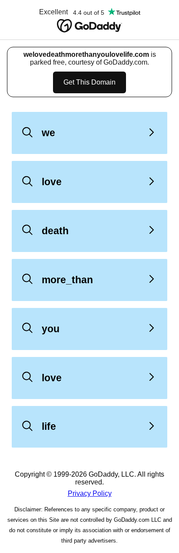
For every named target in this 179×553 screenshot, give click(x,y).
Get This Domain (89, 82)
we (48, 132)
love (52, 181)
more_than (67, 279)
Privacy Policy (90, 493)
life (49, 426)
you (51, 328)
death (55, 230)
